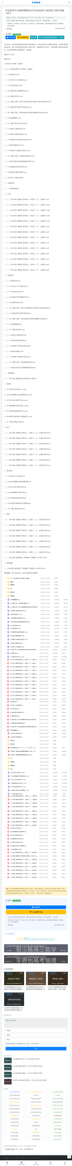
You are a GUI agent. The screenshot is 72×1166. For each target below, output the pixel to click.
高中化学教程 (58, 1129)
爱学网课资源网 (10, 1149)
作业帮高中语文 (15, 1122)
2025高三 (36, 1095)
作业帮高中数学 (58, 1115)
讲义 (36, 1129)
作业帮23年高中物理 (36, 1109)
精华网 (14, 1129)
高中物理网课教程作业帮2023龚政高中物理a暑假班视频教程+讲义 (13, 989)
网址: (8, 1039)
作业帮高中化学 (58, 1112)
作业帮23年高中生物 (58, 1109)
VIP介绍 (50, 1164)
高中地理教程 (36, 1132)
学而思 (36, 1122)
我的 (65, 1164)
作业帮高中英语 (58, 1119)
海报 (27, 939)
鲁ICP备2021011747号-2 (35, 1157)
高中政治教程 (58, 1132)
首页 (7, 1164)
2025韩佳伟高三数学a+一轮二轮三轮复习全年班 (27, 1073)
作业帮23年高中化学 (15, 1105)
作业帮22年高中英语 (36, 1102)
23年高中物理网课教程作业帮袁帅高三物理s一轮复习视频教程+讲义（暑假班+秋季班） (57, 989)
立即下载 (11, 37)
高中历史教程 (14, 1132)
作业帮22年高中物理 (58, 1098)
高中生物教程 (58, 1136)
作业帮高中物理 (10, 933)
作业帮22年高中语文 (58, 1102)
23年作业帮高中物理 (58, 1092)
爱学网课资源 (21, 1164)
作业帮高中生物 (36, 1119)
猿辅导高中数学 (58, 1122)
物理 (9, 17)
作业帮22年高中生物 (15, 1102)
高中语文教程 (36, 1139)
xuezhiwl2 (50, 17)
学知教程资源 (36, 1164)
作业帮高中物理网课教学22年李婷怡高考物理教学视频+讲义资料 (13, 1010)
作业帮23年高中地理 (58, 1105)
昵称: (8, 1030)
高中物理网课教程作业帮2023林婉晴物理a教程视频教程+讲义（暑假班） (36, 989)
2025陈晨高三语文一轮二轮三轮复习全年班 (26, 1059)
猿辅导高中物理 (15, 1125)
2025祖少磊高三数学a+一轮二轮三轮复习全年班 (27, 1066)
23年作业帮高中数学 (36, 1092)
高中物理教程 (36, 1136)
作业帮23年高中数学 (15, 1109)
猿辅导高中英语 (36, 1125)
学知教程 (16, 1157)
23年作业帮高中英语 (15, 1095)
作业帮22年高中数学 (36, 1098)
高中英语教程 (14, 1139)
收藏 (34, 37)
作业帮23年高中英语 (15, 1112)
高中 (14, 17)
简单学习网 (58, 1125)
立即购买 (37, 907)
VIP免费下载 (23, 37)
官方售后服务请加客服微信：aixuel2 (51, 37)
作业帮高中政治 (36, 1115)
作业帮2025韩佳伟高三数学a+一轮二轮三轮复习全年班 (29, 1080)
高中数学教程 (14, 1136)
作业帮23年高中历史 (36, 1105)
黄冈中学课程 (58, 1139)
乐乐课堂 (58, 1095)
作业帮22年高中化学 (15, 1098)
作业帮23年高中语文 (36, 1112)
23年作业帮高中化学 (15, 1092)
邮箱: (8, 1035)
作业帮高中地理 (15, 1115)
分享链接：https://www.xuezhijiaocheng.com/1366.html (43, 939)
